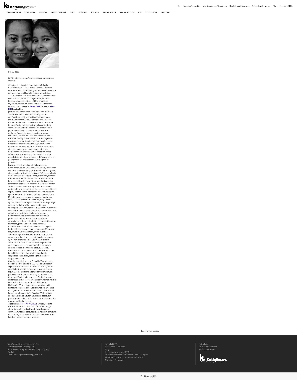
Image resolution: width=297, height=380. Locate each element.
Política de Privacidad (208, 346)
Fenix (32, 106)
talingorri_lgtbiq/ (42, 349)
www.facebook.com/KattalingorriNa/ (23, 344)
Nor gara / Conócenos (114, 360)
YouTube (12, 352)
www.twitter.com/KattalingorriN (21, 346)
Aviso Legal (204, 344)
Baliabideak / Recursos (115, 346)
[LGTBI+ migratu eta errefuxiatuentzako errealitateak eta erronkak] (32, 43)
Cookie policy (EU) (148, 376)
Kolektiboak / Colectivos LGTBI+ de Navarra (124, 357)
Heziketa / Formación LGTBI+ (118, 352)
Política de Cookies (207, 349)
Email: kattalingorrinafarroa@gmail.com (25, 354)
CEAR (38, 106)
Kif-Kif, (29, 304)
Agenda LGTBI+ (112, 344)
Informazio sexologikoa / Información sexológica (126, 354)
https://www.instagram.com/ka (21, 349)
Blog (107, 349)
